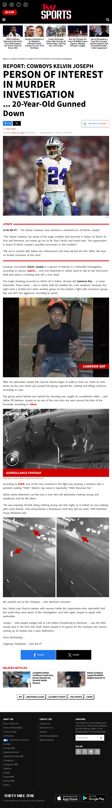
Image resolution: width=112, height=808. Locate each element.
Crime (89, 696)
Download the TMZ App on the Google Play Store (93, 798)
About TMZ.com (11, 723)
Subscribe (101, 738)
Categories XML (10, 764)
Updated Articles (11, 752)
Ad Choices (8, 736)
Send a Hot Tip (46, 728)
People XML (8, 777)
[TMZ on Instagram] (25, 4)
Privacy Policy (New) (12, 728)
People (6, 772)
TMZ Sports (76, 696)
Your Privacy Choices (19, 740)
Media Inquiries (47, 740)
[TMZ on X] (11, 4)
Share (40, 654)
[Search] (108, 19)
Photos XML (9, 781)
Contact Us (45, 723)
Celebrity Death (56, 696)
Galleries (7, 768)
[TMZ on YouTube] (91, 752)
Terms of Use (9, 732)
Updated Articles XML (13, 756)
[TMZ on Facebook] (4, 4)
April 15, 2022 (18, 132)
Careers (43, 732)
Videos (6, 785)
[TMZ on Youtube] (18, 4)
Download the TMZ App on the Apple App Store (67, 798)
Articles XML (9, 748)
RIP (20, 696)
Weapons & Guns (35, 696)
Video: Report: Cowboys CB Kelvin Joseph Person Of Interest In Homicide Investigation (24, 478)
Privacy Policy (82, 731)
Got (9, 12)
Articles (7, 744)
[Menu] (4, 19)
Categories (8, 760)
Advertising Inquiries (49, 736)
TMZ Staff (10, 128)
